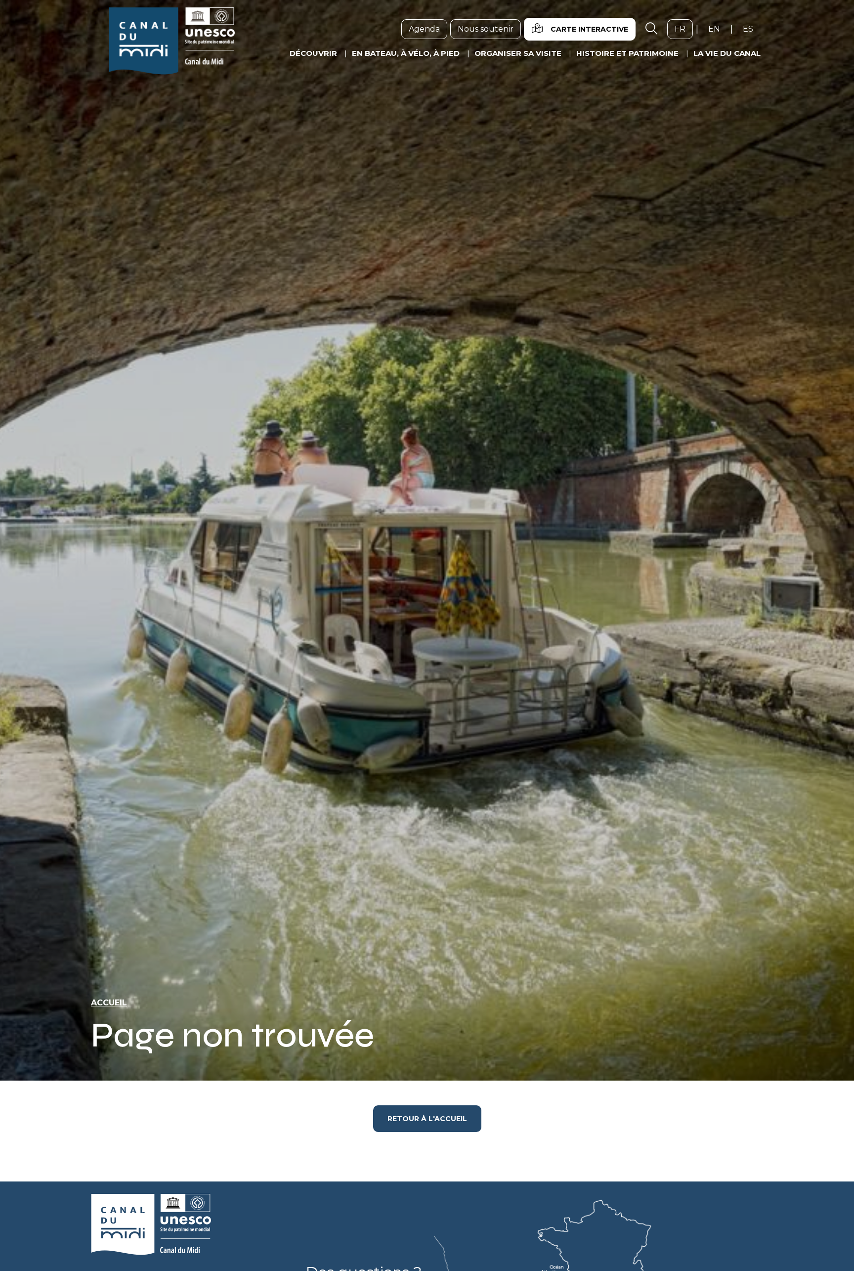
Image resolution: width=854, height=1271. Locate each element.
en (717, 29)
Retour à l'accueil (427, 1118)
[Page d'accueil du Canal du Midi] (172, 41)
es (752, 29)
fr (684, 29)
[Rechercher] (651, 29)
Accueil (109, 1002)
